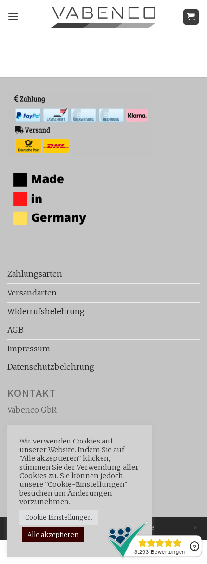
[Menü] (13, 16)
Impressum (28, 348)
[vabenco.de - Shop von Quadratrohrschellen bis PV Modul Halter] (104, 16)
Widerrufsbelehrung (46, 311)
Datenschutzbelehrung (50, 367)
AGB (15, 330)
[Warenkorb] (191, 17)
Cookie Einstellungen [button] (58, 517)
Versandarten (32, 292)
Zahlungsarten (34, 274)
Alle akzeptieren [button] (52, 535)
